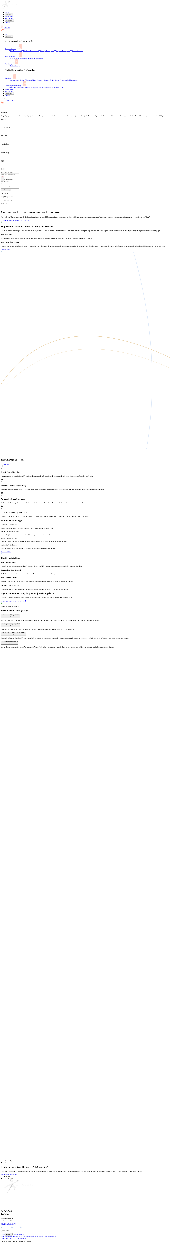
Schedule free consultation (9, 1174)
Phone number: (8, 179)
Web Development (10, 49)
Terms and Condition (19, 1238)
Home (7, 12)
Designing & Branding (37, 1236)
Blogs (22, 1234)
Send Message (6, 190)
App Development (10, 56)
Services (8, 14)
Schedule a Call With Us (8, 1224)
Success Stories (9, 18)
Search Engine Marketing (13, 85)
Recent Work (9, 16)
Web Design (8, 64)
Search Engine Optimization (21, 1236)
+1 (2, 178)
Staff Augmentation (50, 1236)
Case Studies (17, 1234)
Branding (8, 78)
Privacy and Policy (7, 1238)
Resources (9, 20)
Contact (7, 22)
